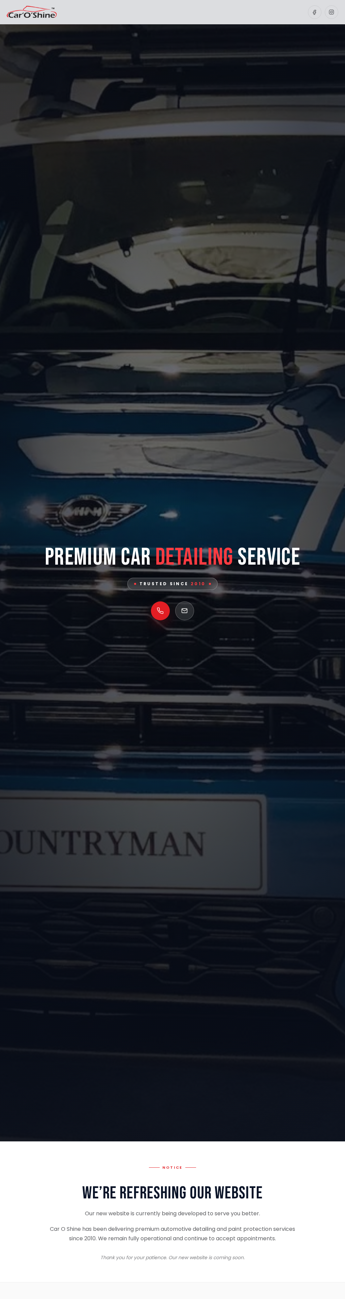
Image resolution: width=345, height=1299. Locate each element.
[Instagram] (331, 12)
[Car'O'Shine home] (32, 12)
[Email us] (184, 610)
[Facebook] (314, 12)
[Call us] (160, 610)
